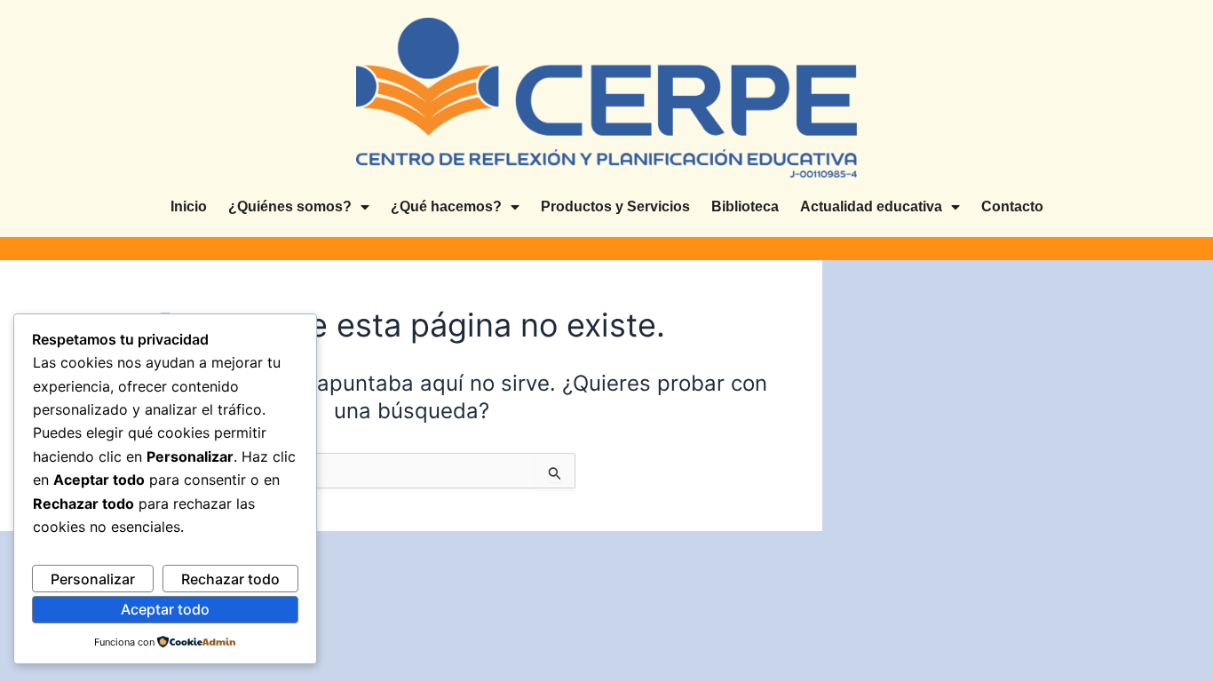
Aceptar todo (165, 609)
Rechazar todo (230, 579)
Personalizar (93, 579)
